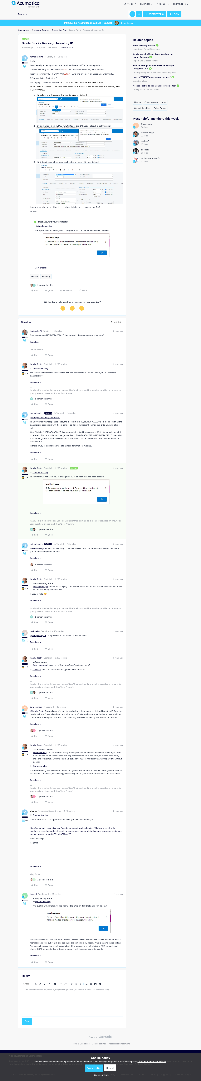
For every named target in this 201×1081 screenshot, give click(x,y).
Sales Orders (160, 108)
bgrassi (33, 894)
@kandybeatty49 (38, 417)
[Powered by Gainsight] (100, 1037)
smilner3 (145, 141)
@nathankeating (45, 226)
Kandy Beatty (36, 364)
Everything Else (59, 30)
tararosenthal (36, 707)
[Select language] (139, 14)
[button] (154, 14)
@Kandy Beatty (37, 711)
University (130, 4)
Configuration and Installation (146, 89)
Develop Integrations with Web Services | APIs (154, 72)
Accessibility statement (119, 1044)
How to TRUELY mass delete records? (152, 77)
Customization (151, 102)
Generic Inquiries (142, 108)
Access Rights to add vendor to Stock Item (154, 86)
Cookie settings (99, 1044)
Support (145, 4)
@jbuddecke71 (53, 417)
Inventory (46, 276)
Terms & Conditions (81, 1044)
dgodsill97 (146, 150)
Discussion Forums (40, 30)
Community (179, 4)
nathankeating (36, 57)
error (164, 102)
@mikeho (37, 669)
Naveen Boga (147, 132)
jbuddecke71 (36, 331)
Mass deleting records (144, 45)
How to (34, 276)
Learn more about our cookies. (152, 1061)
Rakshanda (146, 124)
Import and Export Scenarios (146, 49)
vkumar (33, 811)
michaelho (35, 631)
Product (162, 4)
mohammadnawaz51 (151, 158)
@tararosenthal (40, 766)
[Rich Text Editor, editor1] (72, 1001)
